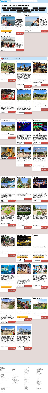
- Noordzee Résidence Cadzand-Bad (5, 383)
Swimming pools (41, 9)
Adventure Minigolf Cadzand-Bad (24, 89)
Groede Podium (4, 235)
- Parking (25, 381)
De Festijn (27, 15)
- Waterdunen (2, 388)
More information (5, 33)
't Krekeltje (19, 146)
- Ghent (38, 379)
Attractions (14, 377)
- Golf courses (26, 371)
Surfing (30, 11)
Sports (36, 9)
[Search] (37, 1)
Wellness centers (20, 9)
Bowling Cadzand (4, 146)
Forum (25, 383)
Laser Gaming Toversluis (22, 120)
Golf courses (25, 11)
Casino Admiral (36, 62)
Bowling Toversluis (37, 120)
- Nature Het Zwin (39, 375)
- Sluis (37, 372)
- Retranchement (39, 374)
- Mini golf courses (15, 382)
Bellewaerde (19, 298)
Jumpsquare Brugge (21, 235)
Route (25, 380)
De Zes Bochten (4, 324)
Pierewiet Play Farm (21, 177)
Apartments (2, 374)
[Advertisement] (24, 54)
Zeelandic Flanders (40, 159)
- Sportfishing (26, 373)
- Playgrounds (14, 379)
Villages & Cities (27, 9)
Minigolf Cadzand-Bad (5, 120)
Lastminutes (14, 368)
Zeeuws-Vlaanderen (24, 216)
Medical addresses (27, 382)
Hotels (13, 367)
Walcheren (26, 387)
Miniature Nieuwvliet (5, 298)
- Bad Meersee (2, 377)
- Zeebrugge (38, 382)
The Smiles (35, 177)
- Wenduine (38, 384)
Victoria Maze (4, 62)
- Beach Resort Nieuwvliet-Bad (5, 378)
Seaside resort (2, 368)
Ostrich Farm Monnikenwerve (39, 146)
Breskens (41, 19)
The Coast (38, 380)
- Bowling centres (15, 381)
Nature (32, 9)
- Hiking (25, 369)
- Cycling (25, 368)
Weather (1, 371)
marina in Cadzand (19, 19)
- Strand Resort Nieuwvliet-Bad (5, 387)
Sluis (33, 75)
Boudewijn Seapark (5, 177)
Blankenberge (5, 275)
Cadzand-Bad (19, 81)
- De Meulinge (2, 379)
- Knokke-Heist (39, 381)
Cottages (1, 376)
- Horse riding (26, 370)
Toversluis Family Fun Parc (6, 89)
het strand (12, 134)
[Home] (11, 1)
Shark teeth (26, 374)
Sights (13, 371)
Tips (1, 369)
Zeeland (34, 74)
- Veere (25, 388)
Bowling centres (6, 9)
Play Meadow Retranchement (39, 89)
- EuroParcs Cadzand (3, 380)
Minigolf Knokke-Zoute (6, 204)
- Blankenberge (39, 383)
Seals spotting (26, 375)
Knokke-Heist (40, 276)
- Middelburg (39, 368)
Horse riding (19, 11)
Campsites (2, 375)
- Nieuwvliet (38, 370)
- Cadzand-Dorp (39, 373)
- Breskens (38, 371)
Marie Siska (35, 263)
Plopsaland (35, 235)
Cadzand (20, 58)
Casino (24, 338)
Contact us (38, 389)
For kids (1, 370)
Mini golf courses (13, 9)
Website (28, 31)
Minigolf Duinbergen (37, 298)
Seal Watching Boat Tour (6, 15)
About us (38, 387)
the (40, 217)
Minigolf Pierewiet (37, 204)
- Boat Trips (14, 378)
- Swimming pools (27, 367)
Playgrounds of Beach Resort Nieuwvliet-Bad (23, 263)
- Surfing (25, 372)
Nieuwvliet (25, 188)
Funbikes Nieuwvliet (21, 204)
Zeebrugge (20, 47)
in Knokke (26, 337)
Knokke (2, 221)
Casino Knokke (20, 324)
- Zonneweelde (2, 389)
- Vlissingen (38, 367)
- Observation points (15, 376)
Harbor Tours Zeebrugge (6, 36)
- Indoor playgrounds (15, 380)
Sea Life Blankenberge (5, 263)
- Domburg (26, 389)
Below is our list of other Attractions (9, 58)
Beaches (13, 370)
